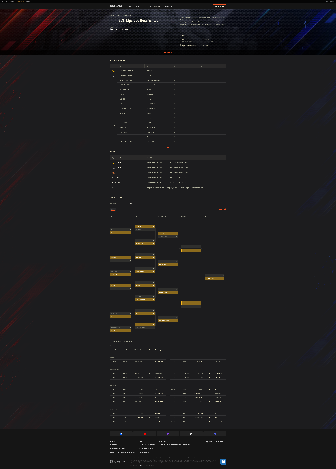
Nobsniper (149, 118)
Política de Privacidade (147, 445)
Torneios (156, 6)
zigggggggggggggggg (115, 327)
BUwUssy (149, 113)
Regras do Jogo (144, 452)
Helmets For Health (126, 89)
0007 (112, 229)
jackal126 (149, 70)
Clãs (146, 6)
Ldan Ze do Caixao (126, 75)
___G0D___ (150, 75)
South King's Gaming (126, 141)
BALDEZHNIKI (124, 123)
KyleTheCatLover (151, 108)
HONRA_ (149, 99)
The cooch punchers (126, 71)
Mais (168, 147)
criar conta (332, 1)
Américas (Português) (216, 441)
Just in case (123, 137)
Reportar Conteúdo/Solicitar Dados (122, 452)
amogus (122, 113)
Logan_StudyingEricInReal (153, 80)
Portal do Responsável (147, 448)
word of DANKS (114, 313)
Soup (121, 118)
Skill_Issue (123, 132)
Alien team (123, 94)
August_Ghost (150, 141)
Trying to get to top (126, 80)
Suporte (112, 441)
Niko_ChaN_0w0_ (151, 85)
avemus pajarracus (126, 127)
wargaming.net (118, 462)
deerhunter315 (150, 132)
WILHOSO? (123, 99)
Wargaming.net (139, 465)
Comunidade (166, 6)
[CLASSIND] (223, 462)
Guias (138, 6)
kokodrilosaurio (151, 127)
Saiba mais (167, 52)
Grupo (113, 209)
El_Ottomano (150, 94)
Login (326, 1)
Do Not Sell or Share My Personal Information (174, 445)
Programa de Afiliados (117, 448)
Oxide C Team (114, 271)
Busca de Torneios (126, 15)
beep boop (113, 260)
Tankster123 (150, 89)
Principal (112, 15)
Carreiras (162, 441)
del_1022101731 (151, 103)
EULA (140, 441)
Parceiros (113, 445)
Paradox (149, 122)
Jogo (129, 6)
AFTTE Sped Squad (126, 108)
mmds (112, 288)
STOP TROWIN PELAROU (127, 85)
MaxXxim (149, 137)
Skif (121, 104)
